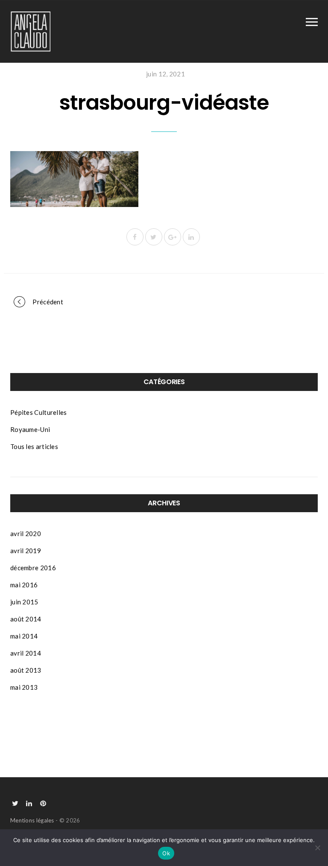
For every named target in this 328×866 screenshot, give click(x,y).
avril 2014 (25, 653)
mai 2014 (24, 636)
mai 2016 (24, 585)
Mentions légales (32, 820)
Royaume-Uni (30, 429)
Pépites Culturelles (38, 412)
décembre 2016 (33, 568)
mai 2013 (24, 687)
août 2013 (25, 670)
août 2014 (25, 619)
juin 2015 (24, 602)
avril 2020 (25, 533)
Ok (166, 853)
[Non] (317, 847)
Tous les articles (34, 446)
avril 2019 (25, 550)
